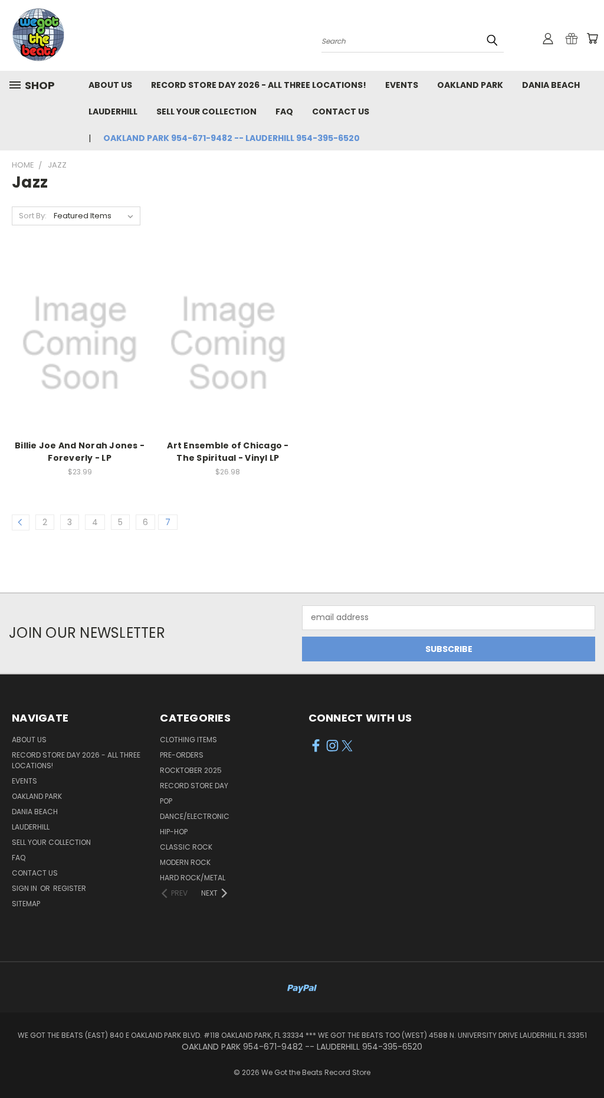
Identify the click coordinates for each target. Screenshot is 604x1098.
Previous (586, 1061)
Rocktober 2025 (191, 770)
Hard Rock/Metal (192, 878)
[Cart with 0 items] (592, 38)
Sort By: (33, 215)
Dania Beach (551, 85)
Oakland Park (470, 85)
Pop (166, 801)
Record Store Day (194, 786)
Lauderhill (112, 111)
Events (401, 85)
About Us (110, 85)
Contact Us (340, 111)
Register (69, 888)
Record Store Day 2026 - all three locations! (258, 85)
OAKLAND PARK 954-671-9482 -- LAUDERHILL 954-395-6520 (231, 138)
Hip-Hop (174, 832)
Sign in (25, 888)
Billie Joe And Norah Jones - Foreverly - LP (80, 452)
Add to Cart (80, 353)
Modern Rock (185, 862)
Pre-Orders (181, 755)
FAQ (284, 111)
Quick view (80, 331)
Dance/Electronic (194, 816)
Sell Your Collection (206, 111)
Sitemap (26, 904)
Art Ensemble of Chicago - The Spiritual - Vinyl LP (227, 452)
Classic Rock (186, 847)
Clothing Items (188, 740)
